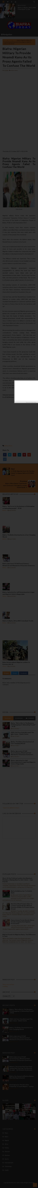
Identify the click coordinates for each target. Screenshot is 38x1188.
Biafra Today (33, 402)
